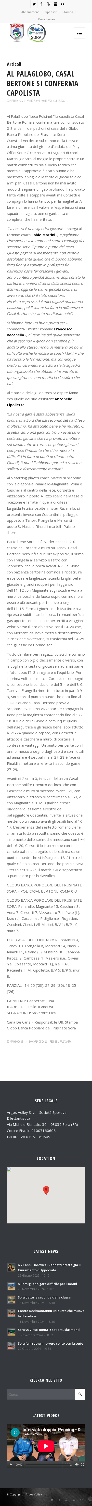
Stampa (68, 12)
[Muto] (77, 1465)
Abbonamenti (30, 12)
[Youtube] (48, 4)
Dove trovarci (47, 19)
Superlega (59, 101)
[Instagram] (55, 4)
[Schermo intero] (83, 1465)
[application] (46, 1446)
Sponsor (51, 12)
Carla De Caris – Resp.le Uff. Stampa (51, 1041)
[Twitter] (34, 4)
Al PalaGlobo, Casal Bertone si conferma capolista (43, 83)
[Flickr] (62, 4)
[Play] (11, 1465)
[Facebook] (41, 4)
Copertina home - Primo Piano (23, 101)
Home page (47, 101)
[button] (46, 1190)
